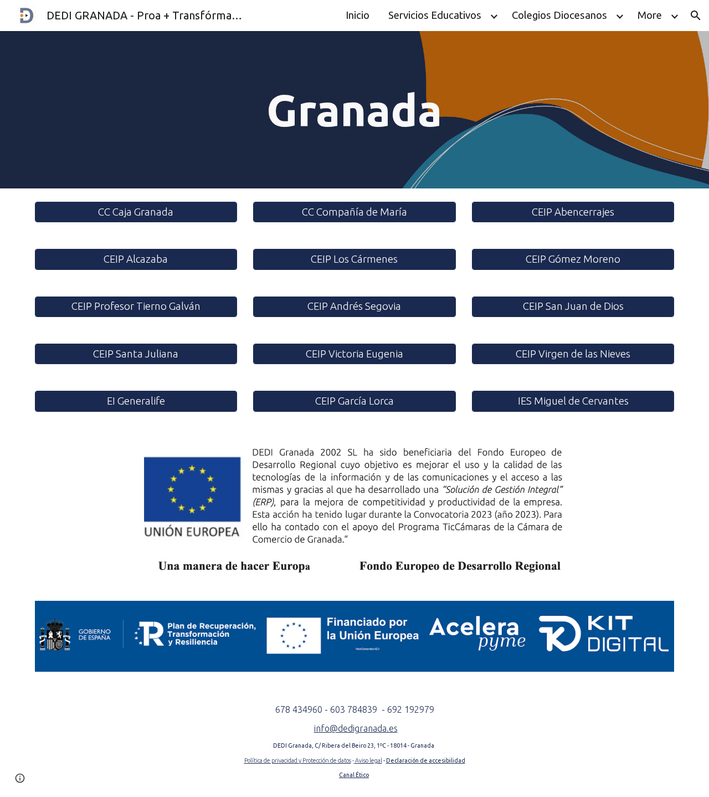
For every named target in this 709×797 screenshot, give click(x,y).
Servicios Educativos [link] (434, 15)
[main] (354, 110)
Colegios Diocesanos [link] (559, 15)
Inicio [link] (357, 15)
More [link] (650, 15)
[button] (695, 15)
